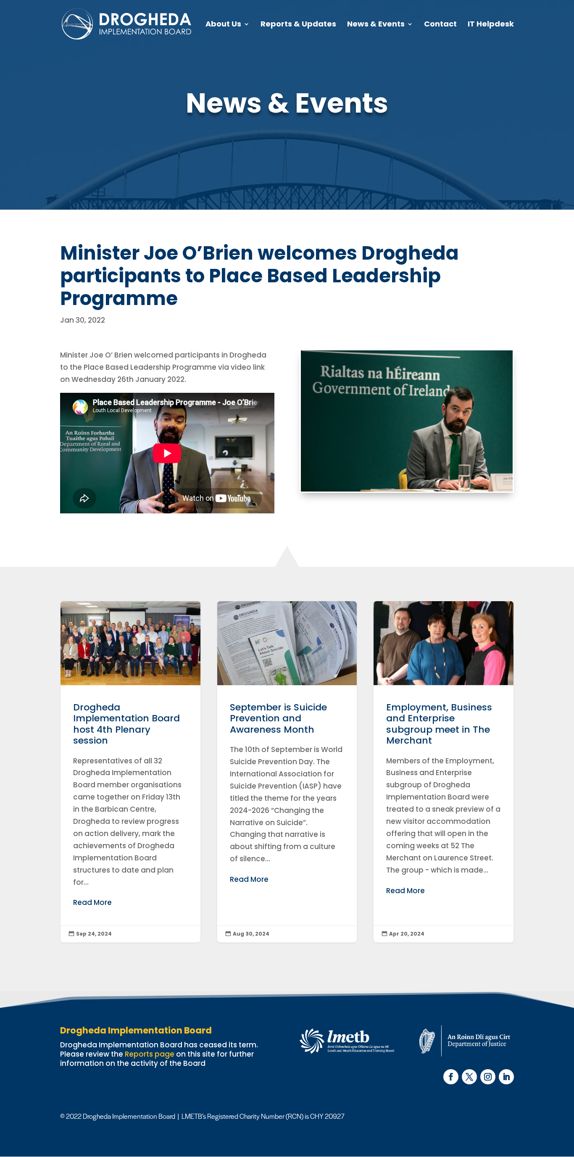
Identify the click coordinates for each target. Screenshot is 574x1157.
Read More (92, 902)
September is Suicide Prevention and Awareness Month (287, 771)
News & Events (376, 25)
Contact (440, 25)
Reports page (149, 1054)
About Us (223, 25)
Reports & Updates (298, 25)
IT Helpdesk (491, 25)
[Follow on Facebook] (450, 1076)
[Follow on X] (469, 1076)
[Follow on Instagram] (487, 1076)
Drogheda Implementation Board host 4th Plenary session (130, 771)
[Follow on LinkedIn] (506, 1076)
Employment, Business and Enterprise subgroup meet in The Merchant (443, 771)
